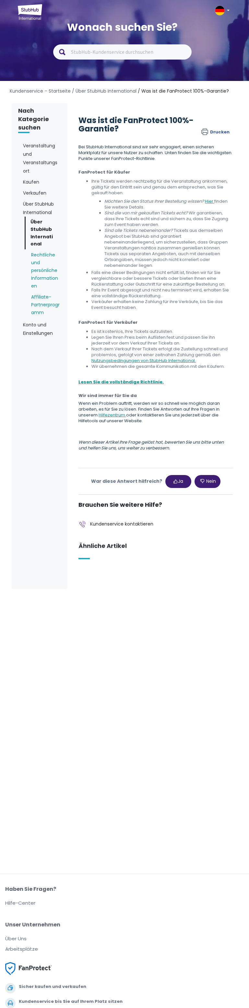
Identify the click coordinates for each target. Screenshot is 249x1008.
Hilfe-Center (20, 903)
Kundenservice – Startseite (41, 91)
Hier (209, 201)
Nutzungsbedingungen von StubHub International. (143, 360)
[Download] (112, 513)
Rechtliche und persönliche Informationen (44, 270)
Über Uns (16, 938)
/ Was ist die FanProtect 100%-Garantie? (183, 91)
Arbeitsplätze (21, 949)
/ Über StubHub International (104, 91)
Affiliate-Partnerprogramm (45, 305)
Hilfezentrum (112, 415)
